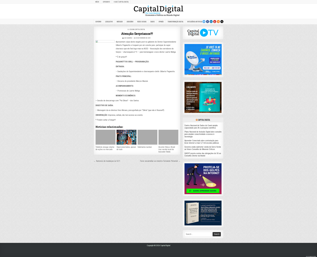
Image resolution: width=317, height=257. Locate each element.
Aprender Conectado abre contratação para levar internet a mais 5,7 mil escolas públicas (202, 141)
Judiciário (130, 21)
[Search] (221, 21)
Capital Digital (204, 119)
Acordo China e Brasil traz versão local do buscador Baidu (166, 149)
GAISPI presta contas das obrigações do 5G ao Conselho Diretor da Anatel (203, 154)
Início (97, 1)
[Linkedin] (211, 21)
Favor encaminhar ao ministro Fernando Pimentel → (160, 161)
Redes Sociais (141, 21)
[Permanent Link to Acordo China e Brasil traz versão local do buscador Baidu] (168, 137)
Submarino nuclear (145, 147)
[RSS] (218, 21)
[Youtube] (214, 21)
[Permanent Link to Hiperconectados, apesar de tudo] (126, 137)
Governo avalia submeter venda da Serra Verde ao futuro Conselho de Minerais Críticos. (203, 148)
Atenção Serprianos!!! (137, 33)
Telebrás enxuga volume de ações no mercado (105, 148)
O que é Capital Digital (121, 1)
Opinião (161, 21)
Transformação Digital (175, 21)
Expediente (106, 1)
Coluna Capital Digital (137, 29)
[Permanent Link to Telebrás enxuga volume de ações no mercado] (105, 137)
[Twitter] (203, 21)
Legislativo (109, 21)
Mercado (120, 21)
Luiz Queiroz (128, 38)
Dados (152, 21)
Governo (98, 21)
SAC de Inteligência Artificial (311, 256)
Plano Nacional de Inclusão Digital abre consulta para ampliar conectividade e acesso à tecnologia (203, 134)
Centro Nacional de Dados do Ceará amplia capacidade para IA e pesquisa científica (201, 126)
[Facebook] (207, 21)
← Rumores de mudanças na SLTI (107, 161)
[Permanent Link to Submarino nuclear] (147, 137)
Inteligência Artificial (194, 21)
